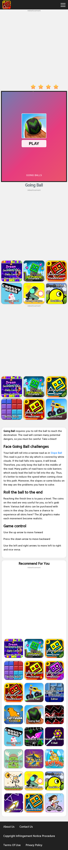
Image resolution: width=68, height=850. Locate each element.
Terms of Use (12, 845)
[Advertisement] (34, 46)
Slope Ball (56, 453)
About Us (9, 826)
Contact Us (26, 826)
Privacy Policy (34, 845)
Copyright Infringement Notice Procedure (29, 836)
